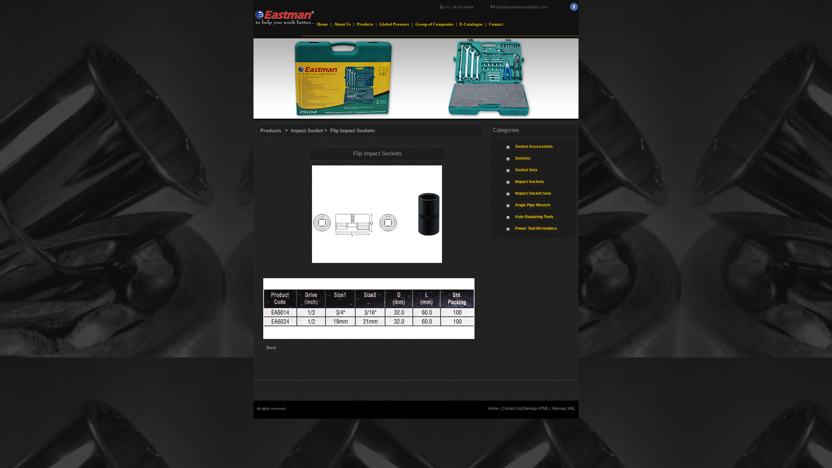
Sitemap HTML (535, 408)
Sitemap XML (563, 408)
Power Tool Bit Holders (536, 228)
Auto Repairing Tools (534, 216)
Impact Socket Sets (533, 193)
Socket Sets (526, 170)
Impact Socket (307, 130)
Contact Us (511, 408)
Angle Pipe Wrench (532, 205)
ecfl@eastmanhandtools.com (521, 7)
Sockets (522, 158)
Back (271, 347)
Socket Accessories (534, 146)
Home (493, 408)
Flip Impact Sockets (352, 130)
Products (270, 130)
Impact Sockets (529, 181)
